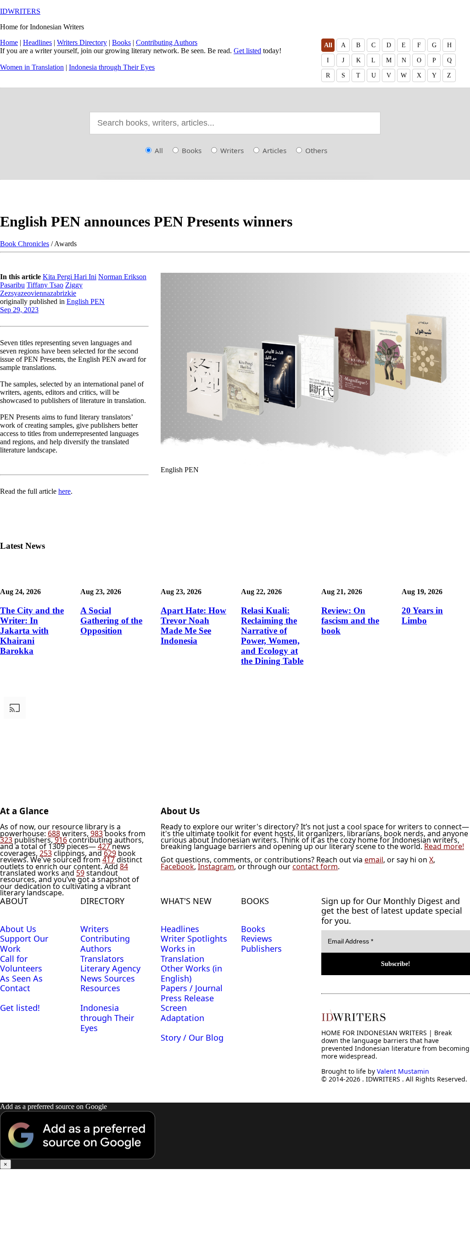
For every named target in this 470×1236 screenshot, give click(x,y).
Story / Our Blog (192, 1037)
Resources (100, 987)
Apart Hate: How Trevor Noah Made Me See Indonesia (193, 626)
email (373, 860)
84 (124, 866)
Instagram (216, 866)
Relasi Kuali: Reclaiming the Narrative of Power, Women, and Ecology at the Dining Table (272, 636)
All (328, 45)
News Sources (107, 978)
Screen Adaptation (182, 1012)
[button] (235, 1136)
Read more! (444, 846)
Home (9, 42)
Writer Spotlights (194, 938)
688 (54, 833)
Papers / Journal (192, 987)
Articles (273, 150)
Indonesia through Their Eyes (112, 67)
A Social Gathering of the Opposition (111, 620)
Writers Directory (82, 42)
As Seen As (21, 978)
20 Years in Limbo (422, 615)
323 (6, 840)
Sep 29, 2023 (19, 310)
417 (108, 860)
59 (80, 873)
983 (96, 833)
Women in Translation (32, 67)
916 (61, 840)
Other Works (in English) (191, 973)
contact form (315, 866)
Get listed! (20, 1007)
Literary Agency (110, 968)
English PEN (86, 301)
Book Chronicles (24, 244)
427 (104, 846)
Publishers (261, 948)
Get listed (247, 51)
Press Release (187, 998)
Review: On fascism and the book (350, 620)
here (64, 491)
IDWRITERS (20, 11)
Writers (231, 150)
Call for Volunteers (21, 963)
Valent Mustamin (403, 1071)
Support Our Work (24, 943)
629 (110, 853)
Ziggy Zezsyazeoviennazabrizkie (41, 289)
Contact (15, 987)
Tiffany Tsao (45, 285)
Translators (102, 958)
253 (45, 853)
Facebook (177, 866)
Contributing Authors (166, 42)
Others (315, 150)
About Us (18, 928)
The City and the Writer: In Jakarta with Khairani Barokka (32, 631)
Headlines (37, 42)
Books (121, 42)
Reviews (256, 938)
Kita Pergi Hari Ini (69, 277)
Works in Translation (182, 953)
